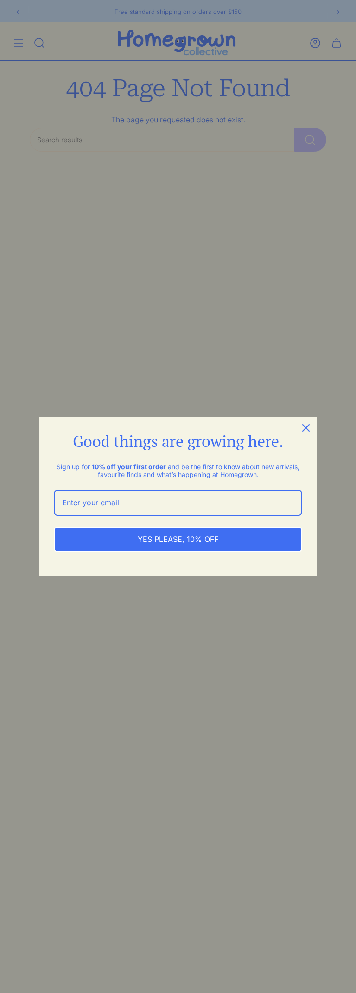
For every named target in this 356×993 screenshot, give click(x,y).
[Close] (306, 428)
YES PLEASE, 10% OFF (178, 539)
